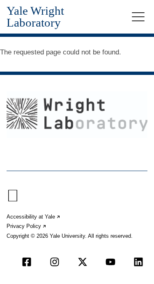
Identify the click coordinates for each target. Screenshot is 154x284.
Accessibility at (34, 217)
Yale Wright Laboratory (35, 17)
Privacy (27, 226)
